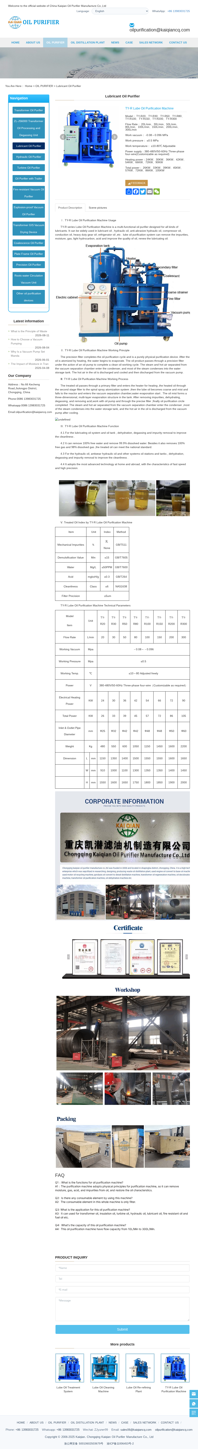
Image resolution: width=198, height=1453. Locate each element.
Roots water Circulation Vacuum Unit (29, 279)
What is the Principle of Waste (29, 331)
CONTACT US (178, 42)
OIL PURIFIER (55, 42)
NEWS (115, 42)
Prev (63, 137)
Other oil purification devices (28, 297)
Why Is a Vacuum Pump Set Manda (28, 353)
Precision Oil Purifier (28, 264)
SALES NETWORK (151, 42)
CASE (129, 42)
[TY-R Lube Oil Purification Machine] (175, 1368)
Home (28, 86)
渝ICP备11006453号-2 (120, 1443)
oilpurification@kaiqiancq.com (160, 29)
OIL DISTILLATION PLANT (88, 42)
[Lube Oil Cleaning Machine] (104, 1368)
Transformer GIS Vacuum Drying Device (28, 229)
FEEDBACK (137, 183)
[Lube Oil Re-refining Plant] (140, 1368)
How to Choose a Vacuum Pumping (27, 341)
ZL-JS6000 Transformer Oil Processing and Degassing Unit (28, 128)
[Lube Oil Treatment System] (69, 1368)
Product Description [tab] (70, 207)
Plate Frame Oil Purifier (28, 253)
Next (114, 137)
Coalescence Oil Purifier (28, 242)
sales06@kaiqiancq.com (136, 1429)
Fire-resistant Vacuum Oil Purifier (28, 193)
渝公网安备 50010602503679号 (83, 1443)
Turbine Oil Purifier (28, 167)
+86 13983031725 (178, 11)
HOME (15, 42)
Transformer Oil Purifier (28, 110)
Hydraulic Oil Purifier (28, 156)
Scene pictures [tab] (98, 207)
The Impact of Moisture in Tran (30, 363)
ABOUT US (33, 42)
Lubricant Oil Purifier (68, 86)
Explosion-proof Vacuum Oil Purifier (29, 211)
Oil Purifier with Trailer (28, 178)
